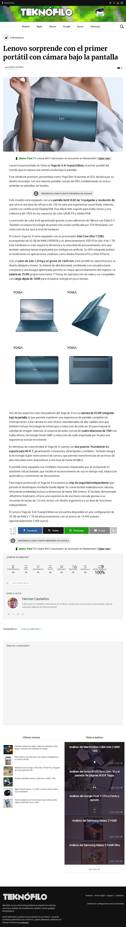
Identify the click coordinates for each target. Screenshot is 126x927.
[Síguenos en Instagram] (18, 614)
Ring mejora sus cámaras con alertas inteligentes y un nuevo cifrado (37, 758)
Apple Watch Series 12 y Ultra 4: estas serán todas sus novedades (36, 790)
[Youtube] (118, 3)
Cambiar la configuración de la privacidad (105, 903)
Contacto (120, 895)
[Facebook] (114, 3)
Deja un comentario (30, 629)
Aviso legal (100, 895)
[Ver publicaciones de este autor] (12, 603)
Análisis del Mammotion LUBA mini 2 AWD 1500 (35, 778)
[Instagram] (122, 3)
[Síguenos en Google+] (14, 614)
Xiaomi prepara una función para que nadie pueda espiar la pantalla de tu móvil (36, 801)
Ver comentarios (20, 583)
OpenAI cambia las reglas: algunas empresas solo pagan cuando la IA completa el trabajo (36, 747)
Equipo (110, 895)
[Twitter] (110, 3)
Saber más (104, 158)
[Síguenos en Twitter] (9, 614)
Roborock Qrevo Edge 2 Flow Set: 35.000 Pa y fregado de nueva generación (37, 769)
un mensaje (23, 922)
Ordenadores (17, 37)
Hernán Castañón (15, 67)
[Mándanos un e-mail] (23, 614)
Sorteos (89, 895)
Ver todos (93, 869)
